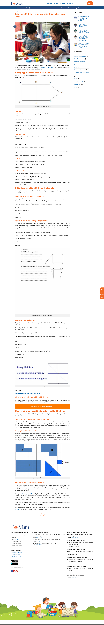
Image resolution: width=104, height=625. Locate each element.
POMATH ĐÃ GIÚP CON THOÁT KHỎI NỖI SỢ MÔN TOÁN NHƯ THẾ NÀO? (83, 38)
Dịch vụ (76, 64)
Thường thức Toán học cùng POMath (81, 73)
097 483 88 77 (18, 539)
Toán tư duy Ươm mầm (17, 552)
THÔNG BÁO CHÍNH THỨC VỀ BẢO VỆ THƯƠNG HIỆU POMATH (83, 19)
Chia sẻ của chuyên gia (80, 56)
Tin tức (16, 11)
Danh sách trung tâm (79, 61)
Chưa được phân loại (79, 59)
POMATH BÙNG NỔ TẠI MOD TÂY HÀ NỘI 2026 (83, 26)
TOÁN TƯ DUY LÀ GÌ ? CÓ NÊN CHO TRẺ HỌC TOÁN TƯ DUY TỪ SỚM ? (83, 45)
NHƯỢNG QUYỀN (75, 8)
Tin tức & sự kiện (78, 81)
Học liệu (76, 67)
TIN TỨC (83, 8)
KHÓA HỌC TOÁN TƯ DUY (38, 8)
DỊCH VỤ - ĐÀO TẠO (52, 8)
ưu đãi (43, 3)
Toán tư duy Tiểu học (16, 554)
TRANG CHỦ (21, 8)
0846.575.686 (75, 537)
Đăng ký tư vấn (52, 3)
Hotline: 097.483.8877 (67, 3)
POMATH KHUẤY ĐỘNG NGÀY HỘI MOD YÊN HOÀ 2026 (83, 31)
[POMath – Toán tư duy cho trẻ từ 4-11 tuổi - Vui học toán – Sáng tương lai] (18, 3)
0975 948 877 (39, 541)
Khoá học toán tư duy (79, 70)
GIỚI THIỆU (27, 8)
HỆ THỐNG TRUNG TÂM (64, 8)
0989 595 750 (39, 544)
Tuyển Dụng (77, 84)
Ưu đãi (75, 87)
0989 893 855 (39, 537)
